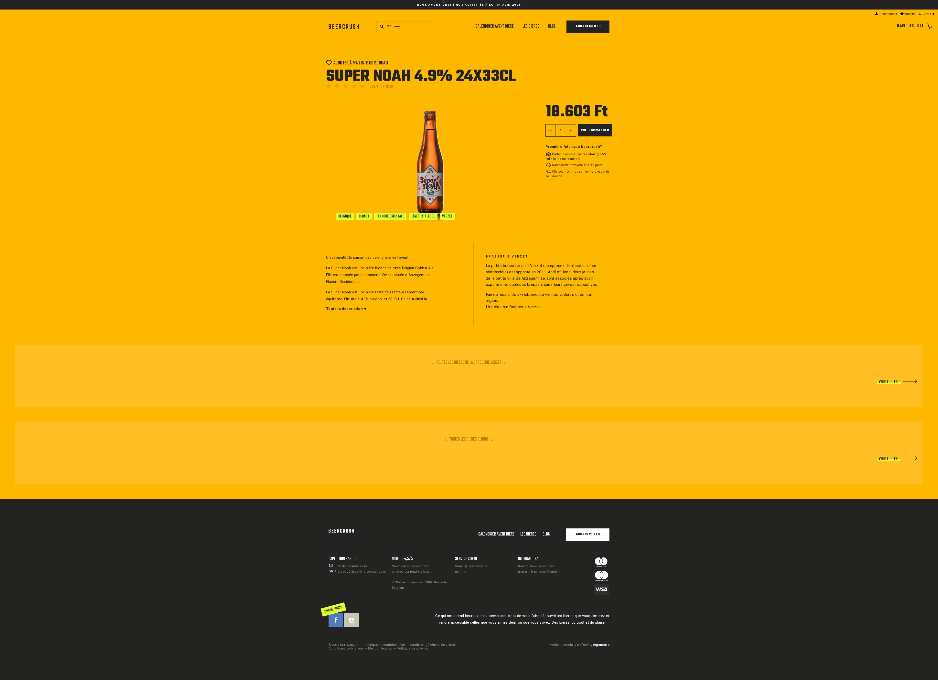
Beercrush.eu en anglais (536, 566)
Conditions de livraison (346, 648)
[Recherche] (381, 26)
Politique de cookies (412, 648)
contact (461, 572)
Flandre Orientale (390, 216)
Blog (552, 26)
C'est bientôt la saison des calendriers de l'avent (367, 257)
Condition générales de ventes (433, 645)
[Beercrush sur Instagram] (351, 620)
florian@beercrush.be (471, 566)
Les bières (531, 26)
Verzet (447, 216)
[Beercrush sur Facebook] (336, 620)
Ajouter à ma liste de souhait (361, 63)
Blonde (364, 216)
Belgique (345, 216)
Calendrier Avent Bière (494, 26)
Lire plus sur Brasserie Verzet (513, 307)
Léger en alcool (423, 216)
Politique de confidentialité (385, 645)
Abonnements (588, 26)
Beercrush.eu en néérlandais (539, 572)
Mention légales (380, 648)
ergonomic (601, 645)
